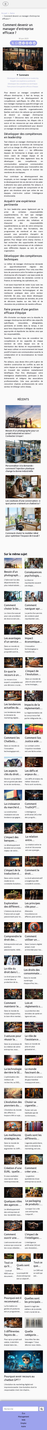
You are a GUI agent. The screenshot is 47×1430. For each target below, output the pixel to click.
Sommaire (24, 75)
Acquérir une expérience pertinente (22, 81)
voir (26, 150)
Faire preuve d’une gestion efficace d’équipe (22, 86)
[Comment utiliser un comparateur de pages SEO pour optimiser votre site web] (34, 927)
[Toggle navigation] (5, 4)
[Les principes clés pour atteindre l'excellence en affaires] (34, 894)
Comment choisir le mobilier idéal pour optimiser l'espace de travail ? (22, 534)
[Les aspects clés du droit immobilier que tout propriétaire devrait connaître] (13, 762)
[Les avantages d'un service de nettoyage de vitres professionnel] (13, 629)
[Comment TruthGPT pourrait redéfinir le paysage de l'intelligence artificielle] (34, 795)
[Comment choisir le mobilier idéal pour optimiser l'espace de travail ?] (23, 519)
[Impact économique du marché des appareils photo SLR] (34, 629)
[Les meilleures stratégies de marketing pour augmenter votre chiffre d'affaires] (13, 1126)
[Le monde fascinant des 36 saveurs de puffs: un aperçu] (34, 1060)
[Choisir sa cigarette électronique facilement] (34, 1093)
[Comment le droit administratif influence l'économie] (34, 861)
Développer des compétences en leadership (23, 78)
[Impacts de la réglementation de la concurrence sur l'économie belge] (33, 695)
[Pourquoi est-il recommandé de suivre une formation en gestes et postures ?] (13, 1289)
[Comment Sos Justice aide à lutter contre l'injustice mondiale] (34, 729)
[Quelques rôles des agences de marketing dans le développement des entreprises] (13, 1192)
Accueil (4, 13)
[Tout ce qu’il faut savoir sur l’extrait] (9, 1256)
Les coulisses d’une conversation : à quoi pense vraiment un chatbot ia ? (22, 502)
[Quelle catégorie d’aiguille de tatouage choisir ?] (34, 1322)
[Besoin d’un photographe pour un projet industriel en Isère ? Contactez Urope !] (23, 416)
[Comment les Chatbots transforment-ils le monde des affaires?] (13, 729)
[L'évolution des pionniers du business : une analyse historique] (13, 1093)
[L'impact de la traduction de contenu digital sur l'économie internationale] (13, 861)
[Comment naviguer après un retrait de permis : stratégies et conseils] (34, 596)
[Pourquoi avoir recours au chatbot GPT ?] (23, 1361)
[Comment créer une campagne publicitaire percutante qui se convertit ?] (34, 1159)
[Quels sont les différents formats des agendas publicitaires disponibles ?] (34, 1126)
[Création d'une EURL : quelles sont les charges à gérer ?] (13, 1159)
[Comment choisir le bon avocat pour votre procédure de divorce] (13, 596)
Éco (23, 1413)
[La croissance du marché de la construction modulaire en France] (13, 795)
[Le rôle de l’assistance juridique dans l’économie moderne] (34, 1027)
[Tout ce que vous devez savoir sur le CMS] (38, 1256)
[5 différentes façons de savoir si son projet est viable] (13, 1322)
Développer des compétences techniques (23, 84)
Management (23, 1417)
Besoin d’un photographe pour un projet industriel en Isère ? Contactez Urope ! (22, 433)
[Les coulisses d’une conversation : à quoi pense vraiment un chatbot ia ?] (23, 486)
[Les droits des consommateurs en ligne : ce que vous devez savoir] (33, 960)
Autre (12, 13)
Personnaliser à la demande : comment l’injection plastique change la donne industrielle (19, 468)
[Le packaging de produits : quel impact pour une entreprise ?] (34, 1192)
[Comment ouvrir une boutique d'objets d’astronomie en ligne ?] (13, 1225)
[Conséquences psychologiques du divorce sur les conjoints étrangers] (34, 563)
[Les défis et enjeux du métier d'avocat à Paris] (34, 762)
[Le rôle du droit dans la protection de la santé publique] (12, 960)
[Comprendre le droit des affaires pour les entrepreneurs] (13, 927)
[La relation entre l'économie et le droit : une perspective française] (34, 828)
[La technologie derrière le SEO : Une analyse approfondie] (13, 1060)
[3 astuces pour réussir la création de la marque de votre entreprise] (13, 1027)
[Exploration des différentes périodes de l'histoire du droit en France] (13, 894)
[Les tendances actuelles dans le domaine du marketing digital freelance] (13, 695)
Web (23, 1420)
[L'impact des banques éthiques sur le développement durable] (13, 828)
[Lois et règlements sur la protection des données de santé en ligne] (34, 994)
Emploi (23, 1423)
